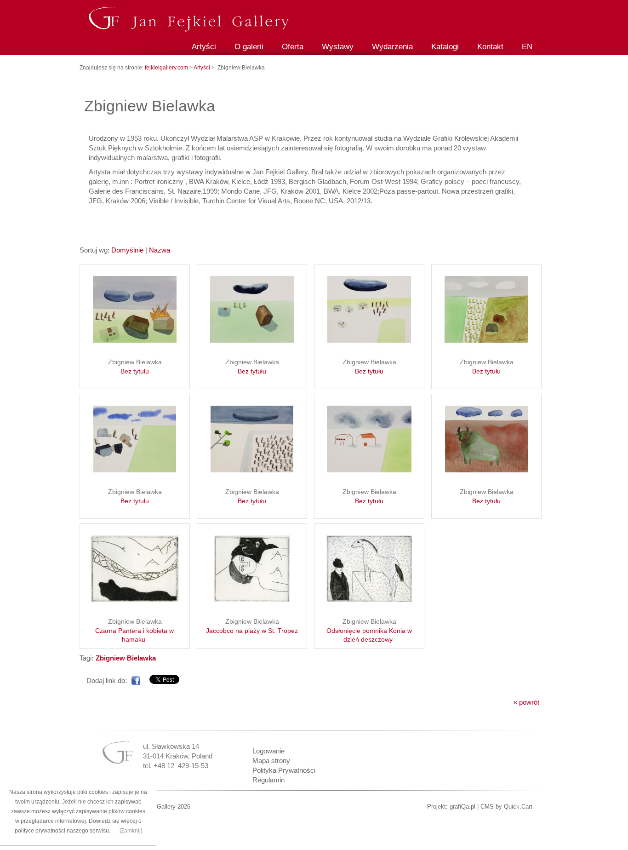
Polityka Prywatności (283, 770)
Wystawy (338, 46)
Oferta (292, 46)
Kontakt (490, 46)
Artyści (204, 46)
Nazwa (159, 250)
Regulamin (268, 780)
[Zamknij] (131, 830)
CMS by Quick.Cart (506, 806)
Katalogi (445, 46)
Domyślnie (127, 250)
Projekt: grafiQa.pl (451, 806)
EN (527, 46)
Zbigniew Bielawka (135, 366)
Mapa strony (271, 760)
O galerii (248, 46)
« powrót (526, 702)
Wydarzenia (392, 46)
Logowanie (268, 751)
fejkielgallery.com (167, 67)
